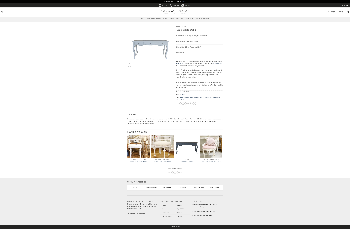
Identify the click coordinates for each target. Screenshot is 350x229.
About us (164, 209)
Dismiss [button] (183, 1)
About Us (199, 19)
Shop (165, 19)
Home (178, 26)
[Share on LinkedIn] (191, 103)
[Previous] (127, 151)
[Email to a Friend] (184, 103)
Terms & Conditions (167, 216)
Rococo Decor (216, 97)
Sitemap (179, 216)
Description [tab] (131, 114)
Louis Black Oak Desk (187, 161)
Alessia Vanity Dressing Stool (162, 161)
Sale (142, 19)
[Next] (222, 151)
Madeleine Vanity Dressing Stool (211, 161)
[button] (343, 12)
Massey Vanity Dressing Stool (138, 161)
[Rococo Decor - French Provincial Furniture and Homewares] (175, 12)
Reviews (179, 212)
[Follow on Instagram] (340, 5)
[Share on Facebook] (178, 103)
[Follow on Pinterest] (347, 5)
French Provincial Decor (196, 97)
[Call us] (346, 5)
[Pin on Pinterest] (187, 103)
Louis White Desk (207, 97)
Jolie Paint (189, 19)
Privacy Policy (166, 212)
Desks (184, 26)
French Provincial (184, 97)
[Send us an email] (344, 5)
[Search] (2, 12)
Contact (206, 19)
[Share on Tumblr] (194, 103)
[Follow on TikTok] (342, 5)
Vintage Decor (180, 99)
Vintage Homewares (176, 19)
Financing (180, 205)
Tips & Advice (181, 209)
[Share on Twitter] (181, 103)
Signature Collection (153, 19)
